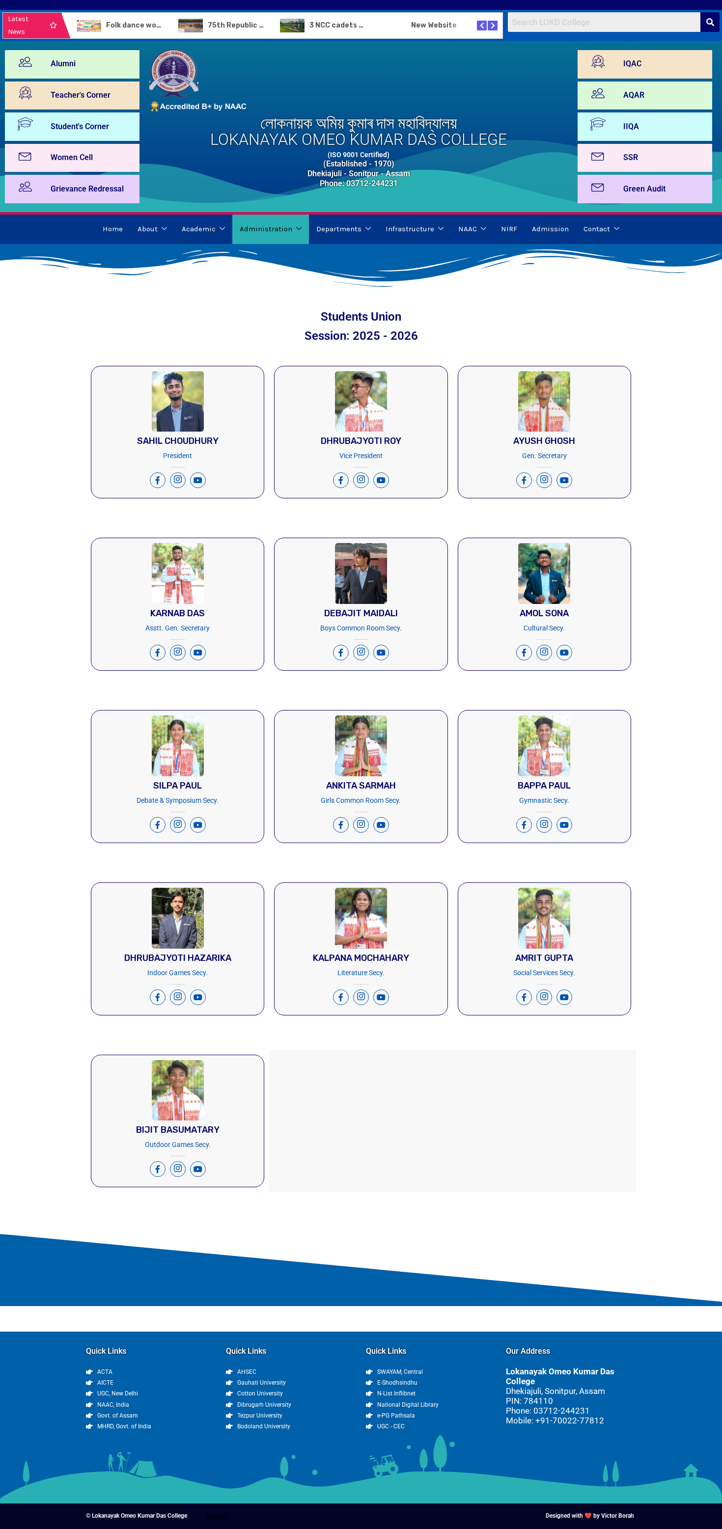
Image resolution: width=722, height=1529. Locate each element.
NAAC (467, 228)
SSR (630, 157)
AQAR (633, 95)
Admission (550, 228)
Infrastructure (410, 228)
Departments (338, 228)
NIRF (509, 228)
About (148, 228)
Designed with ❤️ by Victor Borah (590, 1515)
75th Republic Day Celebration (262, 25)
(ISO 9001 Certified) (358, 155)
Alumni (63, 63)
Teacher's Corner (81, 95)
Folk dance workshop (143, 25)
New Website (434, 25)
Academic (199, 228)
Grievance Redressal (87, 188)
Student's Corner (80, 126)
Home (113, 228)
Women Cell (72, 157)
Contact (596, 228)
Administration (266, 228)
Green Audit (644, 188)
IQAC (632, 63)
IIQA (631, 126)
